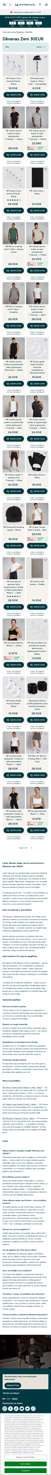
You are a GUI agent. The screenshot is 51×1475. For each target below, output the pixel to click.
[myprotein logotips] (25, 4)
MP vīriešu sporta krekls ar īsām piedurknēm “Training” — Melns (14, 135)
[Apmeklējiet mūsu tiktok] (16, 1408)
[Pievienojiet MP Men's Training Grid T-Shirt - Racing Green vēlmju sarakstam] (22, 225)
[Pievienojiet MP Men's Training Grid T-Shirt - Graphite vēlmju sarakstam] (22, 285)
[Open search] (10, 4)
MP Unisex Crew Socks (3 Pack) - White (13, 81)
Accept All (25, 1470)
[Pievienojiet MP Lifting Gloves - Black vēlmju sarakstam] (45, 453)
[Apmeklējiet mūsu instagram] (4, 1408)
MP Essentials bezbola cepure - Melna (14, 528)
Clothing (29, 32)
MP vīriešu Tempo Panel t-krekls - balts (37, 528)
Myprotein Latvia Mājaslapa (13, 32)
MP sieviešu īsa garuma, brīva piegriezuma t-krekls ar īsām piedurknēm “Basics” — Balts (13, 587)
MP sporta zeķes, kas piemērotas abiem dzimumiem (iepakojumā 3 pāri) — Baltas (37, 648)
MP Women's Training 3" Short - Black (18, 1118)
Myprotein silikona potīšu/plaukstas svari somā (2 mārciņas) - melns (37, 705)
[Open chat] (33, 1408)
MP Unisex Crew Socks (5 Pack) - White (13, 193)
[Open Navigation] (4, 4)
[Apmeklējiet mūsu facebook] (10, 1408)
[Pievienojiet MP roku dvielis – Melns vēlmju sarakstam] (45, 169)
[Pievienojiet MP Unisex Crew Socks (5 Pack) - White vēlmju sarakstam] (22, 169)
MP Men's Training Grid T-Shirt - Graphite (14, 309)
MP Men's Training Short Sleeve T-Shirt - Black (22, 1088)
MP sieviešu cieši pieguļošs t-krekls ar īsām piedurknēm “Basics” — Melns (13, 815)
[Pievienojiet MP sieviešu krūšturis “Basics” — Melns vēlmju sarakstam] (22, 621)
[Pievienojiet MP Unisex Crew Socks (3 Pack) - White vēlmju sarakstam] (22, 57)
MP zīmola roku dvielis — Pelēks (37, 583)
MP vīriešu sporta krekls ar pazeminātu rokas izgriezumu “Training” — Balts (13, 424)
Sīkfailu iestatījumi (11, 1393)
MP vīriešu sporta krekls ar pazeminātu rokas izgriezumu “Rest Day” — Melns (13, 366)
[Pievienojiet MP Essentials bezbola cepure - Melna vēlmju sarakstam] (22, 505)
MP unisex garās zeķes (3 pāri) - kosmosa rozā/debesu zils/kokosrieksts (37, 367)
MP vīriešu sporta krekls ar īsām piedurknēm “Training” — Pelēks (37, 135)
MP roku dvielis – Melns (37, 192)
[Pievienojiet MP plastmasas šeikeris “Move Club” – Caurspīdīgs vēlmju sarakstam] (45, 57)
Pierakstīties (13, 1385)
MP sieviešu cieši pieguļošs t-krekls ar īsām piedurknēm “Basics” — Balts (13, 760)
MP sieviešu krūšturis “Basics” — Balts (37, 812)
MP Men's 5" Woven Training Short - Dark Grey (37, 759)
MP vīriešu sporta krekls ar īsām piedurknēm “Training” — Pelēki (37, 250)
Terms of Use (29, 1452)
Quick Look (15, 95)
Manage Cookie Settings (25, 1457)
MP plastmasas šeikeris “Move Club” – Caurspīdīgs (37, 81)
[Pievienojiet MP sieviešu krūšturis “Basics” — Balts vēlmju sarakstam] (45, 789)
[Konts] (40, 4)
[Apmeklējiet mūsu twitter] (27, 1408)
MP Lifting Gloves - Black (37, 476)
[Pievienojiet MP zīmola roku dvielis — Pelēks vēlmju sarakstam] (45, 560)
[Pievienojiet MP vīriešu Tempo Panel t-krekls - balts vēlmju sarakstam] (45, 505)
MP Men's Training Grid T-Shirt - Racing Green (13, 249)
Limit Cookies (25, 1464)
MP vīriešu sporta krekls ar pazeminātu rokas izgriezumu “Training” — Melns (37, 424)
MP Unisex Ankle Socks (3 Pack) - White (13, 703)
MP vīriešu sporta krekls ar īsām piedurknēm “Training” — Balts (37, 310)
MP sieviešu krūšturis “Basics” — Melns (13, 644)
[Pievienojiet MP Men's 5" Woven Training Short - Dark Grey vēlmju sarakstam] (45, 734)
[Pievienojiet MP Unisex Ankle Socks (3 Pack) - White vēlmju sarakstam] (22, 679)
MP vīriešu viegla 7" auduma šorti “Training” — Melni (14, 477)
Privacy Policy (16, 1452)
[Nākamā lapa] (31, 848)
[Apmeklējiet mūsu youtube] (21, 1408)
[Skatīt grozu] (46, 4)
